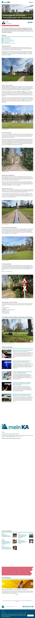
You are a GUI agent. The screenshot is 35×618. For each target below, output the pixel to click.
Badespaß (6, 569)
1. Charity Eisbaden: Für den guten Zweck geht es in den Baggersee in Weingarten (22, 536)
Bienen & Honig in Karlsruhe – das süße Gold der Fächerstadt (14, 589)
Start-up (9, 573)
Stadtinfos (3, 25)
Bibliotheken (13, 573)
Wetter (3, 569)
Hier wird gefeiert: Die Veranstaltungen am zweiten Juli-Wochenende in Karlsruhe (22, 361)
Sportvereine (17, 572)
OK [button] (30, 615)
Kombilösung (11, 568)
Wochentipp (30, 569)
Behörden (22, 571)
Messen (3, 568)
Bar (26, 572)
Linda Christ (8, 22)
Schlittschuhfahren (10, 233)
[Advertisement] (17, 413)
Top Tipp (30, 573)
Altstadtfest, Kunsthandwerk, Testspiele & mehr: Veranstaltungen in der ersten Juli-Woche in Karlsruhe (22, 384)
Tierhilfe (20, 568)
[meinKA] (6, 2)
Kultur (6, 568)
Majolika (16, 87)
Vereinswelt (20, 573)
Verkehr (17, 570)
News (5, 567)
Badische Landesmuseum (14, 143)
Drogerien (11, 574)
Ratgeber (30, 570)
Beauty (27, 573)
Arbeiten (9, 570)
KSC (13, 567)
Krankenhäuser (21, 570)
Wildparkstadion (23, 87)
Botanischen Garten (9, 52)
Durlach (17, 573)
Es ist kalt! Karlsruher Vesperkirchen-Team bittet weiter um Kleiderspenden (6, 548)
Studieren (26, 569)
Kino (12, 569)
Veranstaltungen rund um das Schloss (9, 43)
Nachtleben (3, 572)
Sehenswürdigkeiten (16, 25)
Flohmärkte (8, 574)
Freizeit (7, 25)
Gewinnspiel (23, 569)
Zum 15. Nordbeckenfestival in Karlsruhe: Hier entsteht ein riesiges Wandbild (22, 372)
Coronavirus (10, 567)
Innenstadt (10, 25)
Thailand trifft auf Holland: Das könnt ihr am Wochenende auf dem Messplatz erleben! (22, 395)
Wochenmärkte (16, 574)
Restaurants (13, 570)
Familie (19, 569)
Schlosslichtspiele (7, 310)
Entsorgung (29, 572)
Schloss (26, 52)
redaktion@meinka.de (28, 600)
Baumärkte (20, 574)
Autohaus (29, 574)
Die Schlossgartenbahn (6, 42)
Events (16, 567)
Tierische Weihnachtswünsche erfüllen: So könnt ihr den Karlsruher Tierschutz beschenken (6, 542)
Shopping (3, 571)
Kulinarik (17, 568)
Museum (10, 569)
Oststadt (24, 573)
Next (32, 331)
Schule (6, 570)
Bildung (27, 568)
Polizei (29, 567)
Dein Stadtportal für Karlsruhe (10, 606)
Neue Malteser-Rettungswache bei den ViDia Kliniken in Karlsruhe (6, 535)
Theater (7, 571)
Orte (20, 571)
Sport (7, 567)
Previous (3, 331)
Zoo (14, 568)
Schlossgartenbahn (27, 99)
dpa (2, 567)
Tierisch (31, 567)
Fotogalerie (3, 574)
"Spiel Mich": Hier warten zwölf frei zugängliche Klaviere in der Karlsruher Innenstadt (23, 351)
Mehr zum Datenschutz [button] (6, 616)
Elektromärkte (25, 574)
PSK (8, 568)
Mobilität (22, 567)
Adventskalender (27, 571)
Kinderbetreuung (22, 572)
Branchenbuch (26, 570)
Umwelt (30, 568)
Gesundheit (15, 569)
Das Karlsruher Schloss (6, 38)
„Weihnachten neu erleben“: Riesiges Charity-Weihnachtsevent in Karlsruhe (22, 542)
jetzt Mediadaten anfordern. (18, 436)
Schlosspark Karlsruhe (6, 37)
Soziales (3, 570)
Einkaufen (24, 568)
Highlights (13, 572)
